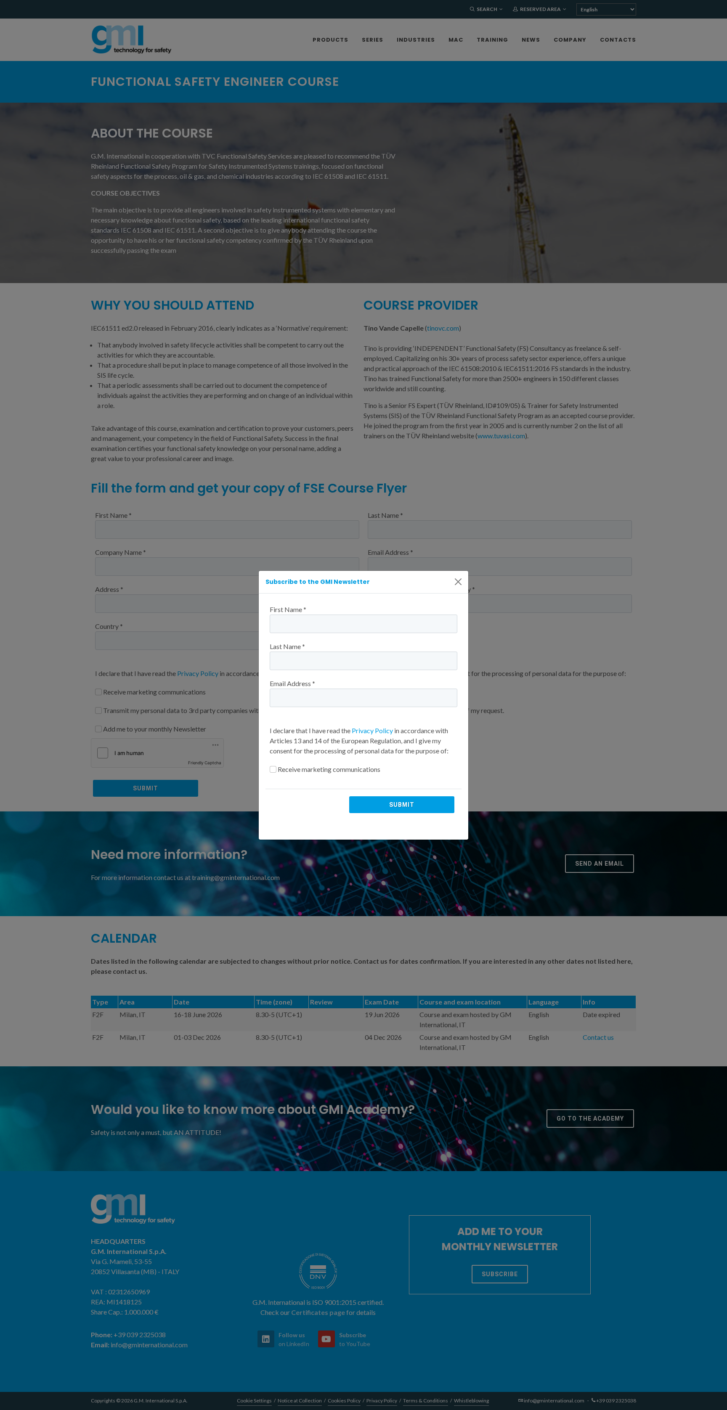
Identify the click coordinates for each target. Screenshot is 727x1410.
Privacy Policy (372, 730)
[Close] (458, 581)
